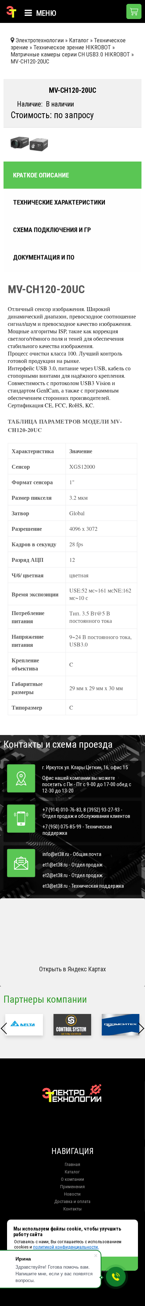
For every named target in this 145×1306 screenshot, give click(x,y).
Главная (72, 1164)
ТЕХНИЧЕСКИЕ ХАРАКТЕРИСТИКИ (59, 202)
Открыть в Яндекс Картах (72, 969)
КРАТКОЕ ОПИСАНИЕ (41, 175)
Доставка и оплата (72, 1201)
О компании (72, 1179)
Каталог (72, 1171)
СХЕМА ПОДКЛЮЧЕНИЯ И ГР (52, 230)
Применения (72, 1186)
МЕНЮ (45, 13)
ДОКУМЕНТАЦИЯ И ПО (43, 257)
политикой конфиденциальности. (66, 1247)
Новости (72, 1194)
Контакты (72, 1208)
